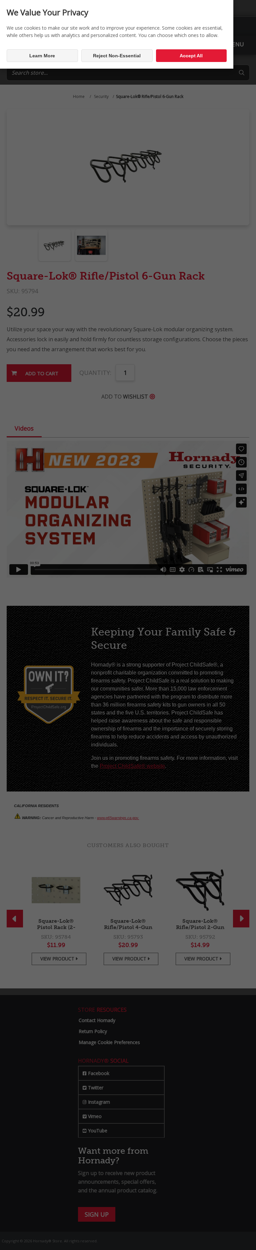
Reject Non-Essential (117, 55)
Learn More (42, 55)
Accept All (191, 55)
